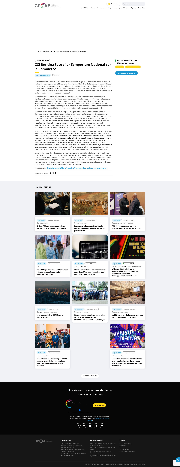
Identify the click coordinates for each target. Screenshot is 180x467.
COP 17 (78, 223)
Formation (45, 223)
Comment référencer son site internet (134, 464)
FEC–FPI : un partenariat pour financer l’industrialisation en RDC (101, 452)
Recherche (47, 267)
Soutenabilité (53, 312)
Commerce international (133, 67)
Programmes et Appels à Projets (118, 8)
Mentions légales (105, 464)
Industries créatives (118, 356)
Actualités (141, 8)
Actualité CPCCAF (129, 264)
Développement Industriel (120, 223)
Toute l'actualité (90, 376)
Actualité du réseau (43, 60)
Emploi (40, 223)
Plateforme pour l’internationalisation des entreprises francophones (72, 450)
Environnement (45, 312)
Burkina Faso (119, 67)
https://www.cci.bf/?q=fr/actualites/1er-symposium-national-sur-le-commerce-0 (77, 168)
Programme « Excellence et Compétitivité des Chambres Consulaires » (73, 454)
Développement (88, 267)
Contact (122, 440)
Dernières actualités (96, 440)
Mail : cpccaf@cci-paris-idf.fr (127, 451)
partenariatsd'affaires (44, 356)
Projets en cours (66, 440)
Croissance (41, 267)
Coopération (79, 312)
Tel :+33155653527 (125, 449)
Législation (125, 312)
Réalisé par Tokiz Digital (116, 464)
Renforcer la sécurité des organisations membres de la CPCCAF (71, 446)
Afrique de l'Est (80, 267)
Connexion (114, 4)
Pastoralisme (83, 223)
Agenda (133, 8)
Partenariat (130, 223)
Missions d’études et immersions (70, 443)
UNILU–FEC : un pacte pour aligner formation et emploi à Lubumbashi (102, 444)
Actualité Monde (90, 220)
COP (39, 312)
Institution (85, 312)
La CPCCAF (85, 8)
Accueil (39, 51)
